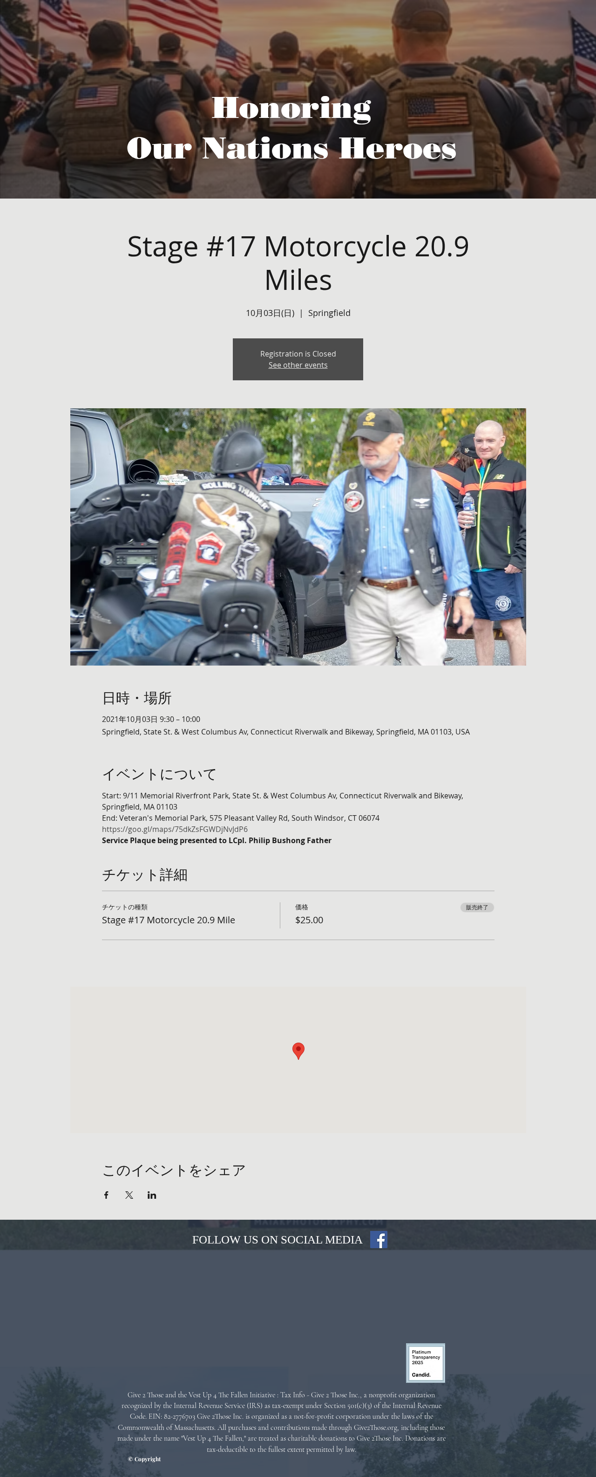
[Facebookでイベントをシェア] (106, 1195)
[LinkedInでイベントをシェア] (152, 1195)
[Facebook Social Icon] (378, 1239)
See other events (298, 365)
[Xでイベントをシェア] (129, 1195)
